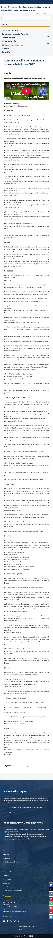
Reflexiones (7, 879)
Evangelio (6, 876)
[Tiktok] (51, 894)
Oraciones (13, 6)
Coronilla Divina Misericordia (12, 890)
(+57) (4, 902)
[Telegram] (51, 917)
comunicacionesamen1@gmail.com (14, 911)
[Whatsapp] (51, 903)
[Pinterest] (51, 899)
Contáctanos (7, 858)
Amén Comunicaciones (10, 862)
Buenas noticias (8, 872)
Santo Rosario (7, 887)
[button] (10, 4)
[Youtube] (51, 912)
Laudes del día (26, 6)
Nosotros (6, 854)
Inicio (3, 6)
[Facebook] (51, 885)
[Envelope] (51, 908)
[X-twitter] (51, 889)
